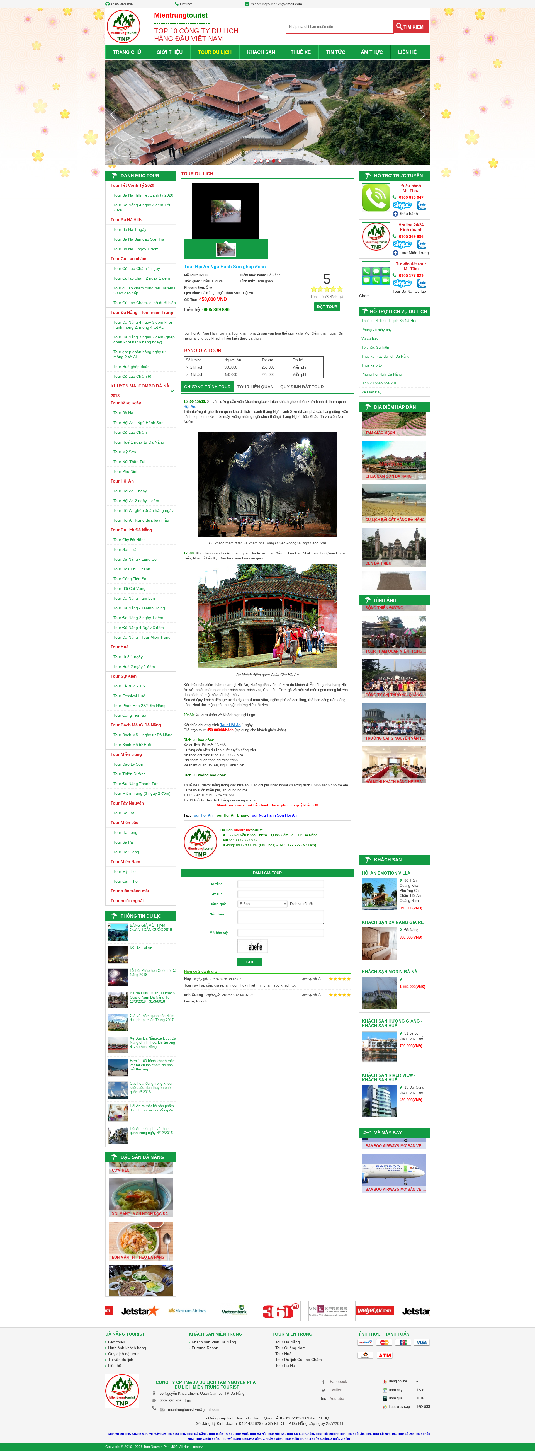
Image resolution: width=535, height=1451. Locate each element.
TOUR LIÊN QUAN (255, 386)
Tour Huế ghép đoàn (131, 366)
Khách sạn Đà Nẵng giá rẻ (393, 922)
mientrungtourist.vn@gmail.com (276, 4)
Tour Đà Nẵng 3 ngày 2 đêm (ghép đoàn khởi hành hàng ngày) (144, 339)
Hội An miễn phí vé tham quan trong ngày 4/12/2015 (151, 1131)
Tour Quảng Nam (290, 1348)
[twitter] (335, 1389)
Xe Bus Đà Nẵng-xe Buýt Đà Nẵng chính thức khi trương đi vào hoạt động (153, 1042)
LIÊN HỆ (407, 52)
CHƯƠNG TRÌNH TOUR (207, 386)
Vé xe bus (369, 338)
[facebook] (335, 1381)
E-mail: (216, 894)
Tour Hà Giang (126, 852)
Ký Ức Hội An (141, 948)
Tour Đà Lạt (123, 813)
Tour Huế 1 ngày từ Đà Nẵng (138, 442)
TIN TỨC (335, 52)
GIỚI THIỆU (170, 52)
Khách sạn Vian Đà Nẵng (214, 1342)
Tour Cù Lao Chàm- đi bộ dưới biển (144, 303)
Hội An (189, 406)
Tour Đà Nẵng (287, 1342)
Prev (113, 114)
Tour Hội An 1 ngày (130, 491)
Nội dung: (218, 914)
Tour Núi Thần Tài (129, 461)
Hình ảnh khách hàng (127, 1348)
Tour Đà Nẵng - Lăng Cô (135, 559)
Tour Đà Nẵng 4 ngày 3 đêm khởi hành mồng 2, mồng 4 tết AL (142, 325)
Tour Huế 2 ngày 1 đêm (134, 666)
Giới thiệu (116, 1342)
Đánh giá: (218, 904)
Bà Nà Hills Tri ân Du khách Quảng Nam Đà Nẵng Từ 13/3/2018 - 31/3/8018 (152, 997)
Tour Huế (119, 647)
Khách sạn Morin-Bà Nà (389, 971)
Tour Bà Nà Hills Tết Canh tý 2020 (143, 195)
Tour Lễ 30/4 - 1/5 (129, 686)
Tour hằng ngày (126, 403)
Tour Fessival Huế (129, 696)
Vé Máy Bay (371, 392)
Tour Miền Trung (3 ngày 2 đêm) (142, 793)
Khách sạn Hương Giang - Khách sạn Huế (392, 1023)
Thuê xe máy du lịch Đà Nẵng (385, 356)
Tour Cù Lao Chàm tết (132, 376)
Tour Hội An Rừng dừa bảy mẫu (141, 520)
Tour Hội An (122, 481)
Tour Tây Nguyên (127, 803)
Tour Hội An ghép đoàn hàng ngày (143, 510)
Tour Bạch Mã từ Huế (132, 744)
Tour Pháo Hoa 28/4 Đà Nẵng (139, 705)
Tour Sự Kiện (124, 676)
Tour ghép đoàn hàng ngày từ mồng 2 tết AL (139, 354)
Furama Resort (205, 1348)
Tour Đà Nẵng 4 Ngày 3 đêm (138, 627)
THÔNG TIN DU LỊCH (143, 916)
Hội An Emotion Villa (386, 873)
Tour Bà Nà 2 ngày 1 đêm (136, 249)
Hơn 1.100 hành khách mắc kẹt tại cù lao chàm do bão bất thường (152, 1065)
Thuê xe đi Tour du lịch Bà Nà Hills (389, 321)
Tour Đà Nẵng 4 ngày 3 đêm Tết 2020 (141, 207)
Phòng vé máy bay (376, 330)
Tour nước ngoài (127, 900)
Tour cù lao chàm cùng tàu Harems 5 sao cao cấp (144, 290)
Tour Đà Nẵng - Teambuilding (139, 608)
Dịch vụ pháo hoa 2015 (379, 383)
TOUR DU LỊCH (215, 52)
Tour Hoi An (202, 815)
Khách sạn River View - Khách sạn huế (388, 1077)
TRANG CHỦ (127, 52)
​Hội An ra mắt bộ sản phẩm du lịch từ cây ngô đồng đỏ (152, 1108)
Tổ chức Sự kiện (375, 347)
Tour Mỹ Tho (124, 871)
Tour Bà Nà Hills (126, 219)
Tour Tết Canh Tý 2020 (132, 185)
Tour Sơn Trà (125, 549)
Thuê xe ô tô (371, 365)
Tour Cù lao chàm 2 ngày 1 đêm (141, 278)
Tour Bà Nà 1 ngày (129, 229)
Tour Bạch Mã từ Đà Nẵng (136, 725)
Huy (187, 979)
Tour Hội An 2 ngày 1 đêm (136, 500)
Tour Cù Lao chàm (128, 258)
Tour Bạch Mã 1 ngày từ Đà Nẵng (142, 735)
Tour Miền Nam (125, 861)
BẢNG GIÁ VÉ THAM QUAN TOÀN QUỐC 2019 (151, 927)
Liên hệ (114, 1365)
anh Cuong (193, 995)
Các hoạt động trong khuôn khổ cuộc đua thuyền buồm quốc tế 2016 (152, 1087)
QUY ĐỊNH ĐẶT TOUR (302, 386)
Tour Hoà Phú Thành (131, 569)
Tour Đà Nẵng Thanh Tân (136, 783)
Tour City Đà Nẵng (129, 539)
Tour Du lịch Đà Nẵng (131, 529)
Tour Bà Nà (123, 413)
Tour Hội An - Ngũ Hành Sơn (138, 422)
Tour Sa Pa (123, 842)
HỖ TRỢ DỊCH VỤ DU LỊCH (398, 311)
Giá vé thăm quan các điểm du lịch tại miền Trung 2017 (152, 1018)
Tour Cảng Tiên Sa (129, 578)
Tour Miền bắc (124, 822)
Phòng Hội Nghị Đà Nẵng (381, 374)
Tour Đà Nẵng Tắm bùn (134, 598)
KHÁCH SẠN (261, 52)
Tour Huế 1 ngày (128, 657)
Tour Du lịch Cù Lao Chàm (298, 1359)
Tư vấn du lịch (120, 1359)
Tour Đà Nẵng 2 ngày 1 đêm (138, 618)
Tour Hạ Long (125, 832)
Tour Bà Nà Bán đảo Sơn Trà (138, 239)
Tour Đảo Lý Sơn (128, 764)
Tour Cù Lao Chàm (130, 432)
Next (422, 114)
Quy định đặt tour (123, 1353)
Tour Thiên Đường (129, 774)
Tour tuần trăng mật (130, 890)
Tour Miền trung (126, 754)
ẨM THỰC (372, 52)
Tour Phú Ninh (125, 471)
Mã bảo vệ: (219, 933)
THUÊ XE (301, 52)
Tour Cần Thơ (125, 881)
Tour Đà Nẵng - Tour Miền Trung (142, 637)
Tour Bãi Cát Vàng (129, 588)
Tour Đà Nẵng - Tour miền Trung (142, 312)
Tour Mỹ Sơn (124, 452)
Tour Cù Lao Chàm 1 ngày (136, 268)
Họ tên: (216, 884)
